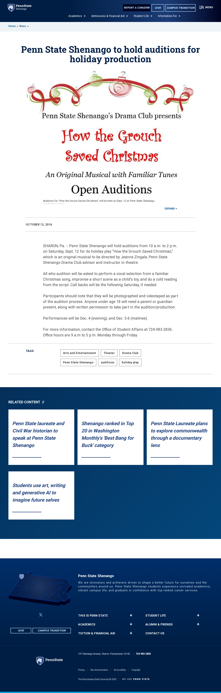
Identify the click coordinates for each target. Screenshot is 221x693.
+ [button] (131, 615)
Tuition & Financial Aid (96, 633)
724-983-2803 (143, 653)
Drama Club (130, 353)
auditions (107, 362)
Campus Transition (181, 7)
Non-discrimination (99, 670)
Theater (109, 353)
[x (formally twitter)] (40, 615)
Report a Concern (136, 7)
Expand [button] (170, 208)
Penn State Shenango (78, 362)
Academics (75, 16)
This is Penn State (93, 615)
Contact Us (155, 633)
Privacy (81, 670)
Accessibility (120, 670)
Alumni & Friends (159, 624)
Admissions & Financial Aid (108, 16)
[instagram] (33, 615)
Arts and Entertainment (79, 353)
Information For (167, 16)
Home (12, 26)
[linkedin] (48, 615)
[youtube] (57, 615)
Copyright (136, 670)
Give (158, 7)
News (22, 26)
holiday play (130, 362)
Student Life (141, 16)
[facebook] (24, 615)
